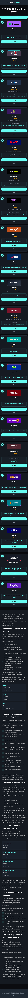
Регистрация (14, 17)
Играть (14, 41)
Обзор (14, 45)
